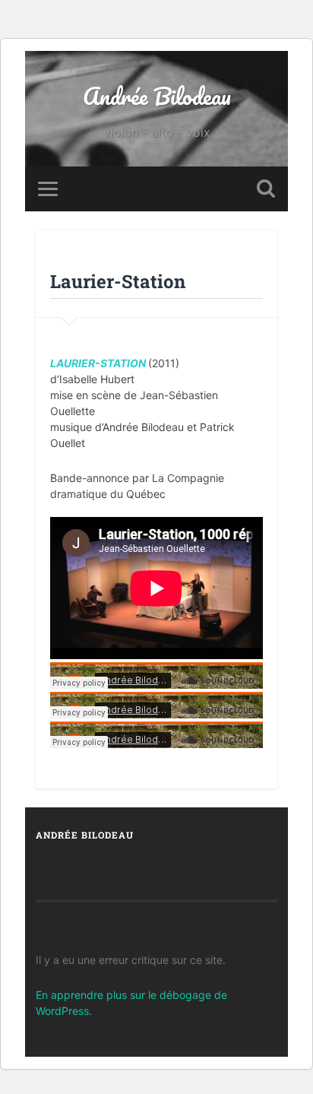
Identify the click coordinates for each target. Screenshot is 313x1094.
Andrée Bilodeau (157, 96)
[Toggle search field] (266, 188)
